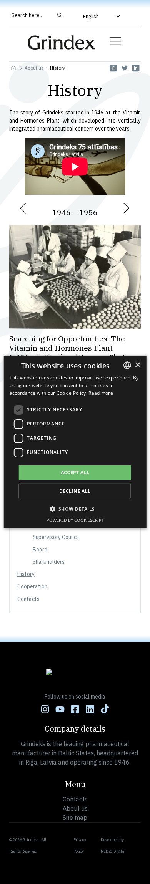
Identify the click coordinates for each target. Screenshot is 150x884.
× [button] (137, 365)
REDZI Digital (113, 851)
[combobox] (127, 365)
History (26, 574)
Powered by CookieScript (75, 520)
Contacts (28, 599)
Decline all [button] (74, 491)
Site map (75, 817)
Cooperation (32, 586)
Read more (100, 393)
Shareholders (49, 561)
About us (34, 68)
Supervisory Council (56, 537)
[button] (102, 16)
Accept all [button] (75, 472)
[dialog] (75, 442)
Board (40, 549)
